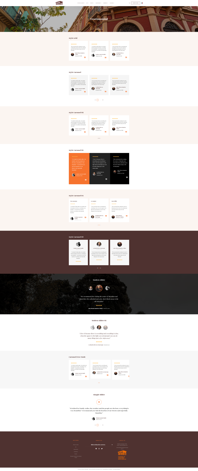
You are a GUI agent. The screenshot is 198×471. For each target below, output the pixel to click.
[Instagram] (99, 449)
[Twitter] (102, 449)
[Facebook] (96, 449)
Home (96, 29)
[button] (95, 100)
